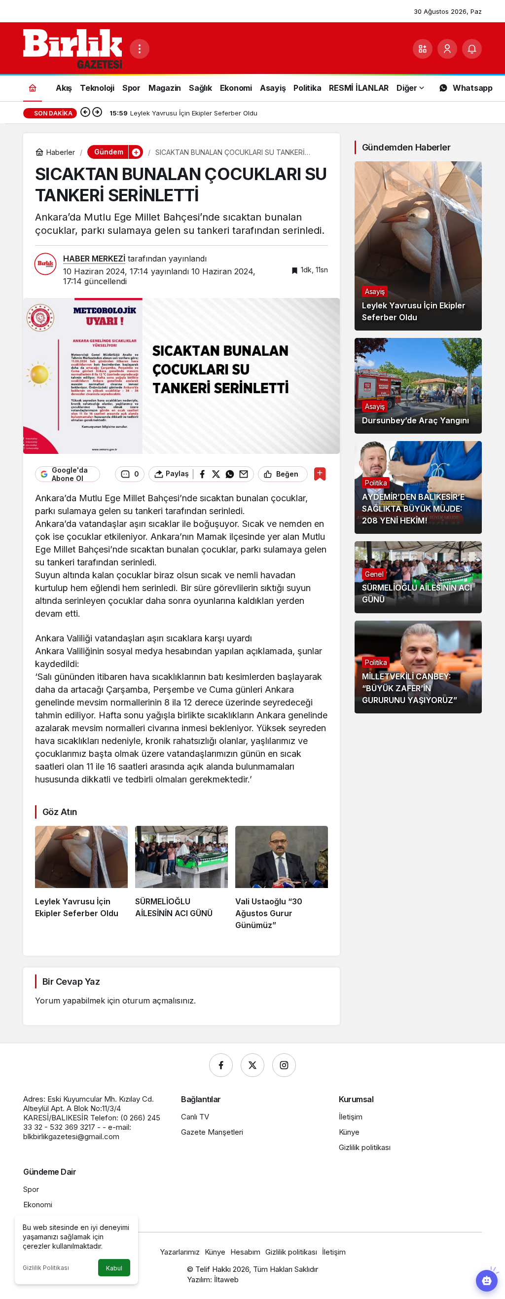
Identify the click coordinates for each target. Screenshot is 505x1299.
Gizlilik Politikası (46, 1267)
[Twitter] (252, 1065)
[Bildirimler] (472, 49)
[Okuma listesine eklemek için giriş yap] (320, 474)
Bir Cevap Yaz (71, 981)
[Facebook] (221, 1065)
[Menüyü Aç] (139, 49)
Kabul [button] (114, 1268)
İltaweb (226, 1279)
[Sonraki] (97, 113)
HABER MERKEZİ (94, 258)
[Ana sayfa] (32, 87)
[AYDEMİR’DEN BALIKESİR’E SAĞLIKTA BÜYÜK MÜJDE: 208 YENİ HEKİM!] (418, 487)
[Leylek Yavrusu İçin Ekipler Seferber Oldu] (81, 878)
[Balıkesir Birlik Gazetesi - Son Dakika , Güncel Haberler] (72, 48)
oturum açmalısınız (158, 1000)
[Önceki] (85, 113)
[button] (423, 49)
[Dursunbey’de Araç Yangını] (418, 386)
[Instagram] (284, 1065)
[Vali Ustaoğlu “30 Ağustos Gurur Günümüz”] (281, 878)
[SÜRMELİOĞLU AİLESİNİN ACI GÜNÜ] (181, 878)
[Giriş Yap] (447, 49)
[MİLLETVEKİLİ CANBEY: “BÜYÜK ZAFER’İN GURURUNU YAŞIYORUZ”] (418, 667)
